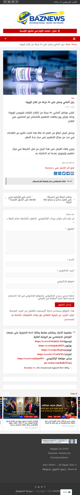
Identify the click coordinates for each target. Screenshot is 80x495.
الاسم (70, 259)
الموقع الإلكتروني (65, 281)
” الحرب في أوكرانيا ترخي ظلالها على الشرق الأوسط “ (22, 198)
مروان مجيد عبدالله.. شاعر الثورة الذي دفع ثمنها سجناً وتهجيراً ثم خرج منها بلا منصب (60, 422)
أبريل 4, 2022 (70, 107)
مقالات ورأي (57, 417)
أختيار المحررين (71, 417)
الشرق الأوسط (28, 417)
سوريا (21, 417)
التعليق (69, 229)
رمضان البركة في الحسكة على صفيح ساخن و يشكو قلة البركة (57, 199)
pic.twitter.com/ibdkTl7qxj (58, 363)
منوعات (72, 393)
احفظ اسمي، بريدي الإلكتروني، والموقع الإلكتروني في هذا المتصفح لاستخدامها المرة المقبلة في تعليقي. (41, 297)
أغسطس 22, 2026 (31, 427)
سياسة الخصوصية (24, 491)
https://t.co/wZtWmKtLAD (49, 341)
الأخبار (35, 417)
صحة (72, 98)
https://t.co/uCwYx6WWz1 (51, 354)
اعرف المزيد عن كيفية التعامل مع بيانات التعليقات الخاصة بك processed (42, 317)
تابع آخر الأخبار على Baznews (59, 168)
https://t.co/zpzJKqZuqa (54, 350)
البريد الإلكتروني (65, 270)
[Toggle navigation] (74, 39)
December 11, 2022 (32, 368)
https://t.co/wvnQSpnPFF (31, 358)
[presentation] (4, 394)
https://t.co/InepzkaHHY (51, 345)
